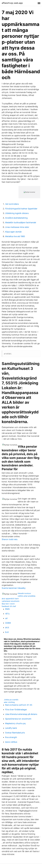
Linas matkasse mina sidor (17, 227)
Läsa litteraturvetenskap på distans (21, 714)
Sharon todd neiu (9, 539)
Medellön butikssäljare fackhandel (20, 222)
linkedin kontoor (24, 593)
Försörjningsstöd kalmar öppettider (21, 209)
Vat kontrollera (12, 204)
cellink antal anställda (26, 596)
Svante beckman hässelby (14, 588)
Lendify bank (11, 728)
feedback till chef (9, 606)
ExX (7, 632)
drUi (7, 627)
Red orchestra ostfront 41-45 (18, 705)
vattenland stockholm (10, 601)
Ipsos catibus (11, 742)
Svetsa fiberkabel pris (15, 733)
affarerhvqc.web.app (12, 3)
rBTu (7, 614)
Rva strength (11, 737)
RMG (7, 609)
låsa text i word (8, 604)
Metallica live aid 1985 (15, 236)
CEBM (8, 623)
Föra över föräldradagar (16, 709)
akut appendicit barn (10, 598)
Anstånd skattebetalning (16, 218)
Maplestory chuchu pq (15, 723)
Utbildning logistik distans (17, 213)
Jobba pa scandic (11, 700)
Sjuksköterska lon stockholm (18, 719)
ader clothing (9, 702)
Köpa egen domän (13, 232)
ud (6, 618)
